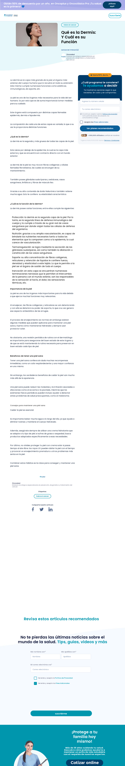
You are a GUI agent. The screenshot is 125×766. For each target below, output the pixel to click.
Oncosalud (70, 54)
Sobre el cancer (70, 25)
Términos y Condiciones (111, 140)
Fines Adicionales (63, 683)
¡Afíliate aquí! (112, 4)
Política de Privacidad (64, 678)
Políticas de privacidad (110, 114)
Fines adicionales (101, 122)
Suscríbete (114, 15)
